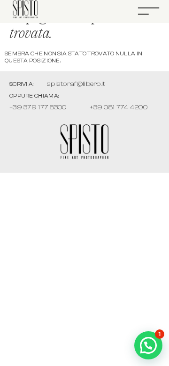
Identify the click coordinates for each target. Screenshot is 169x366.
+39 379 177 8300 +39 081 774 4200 (78, 107)
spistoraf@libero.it (76, 84)
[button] (148, 345)
